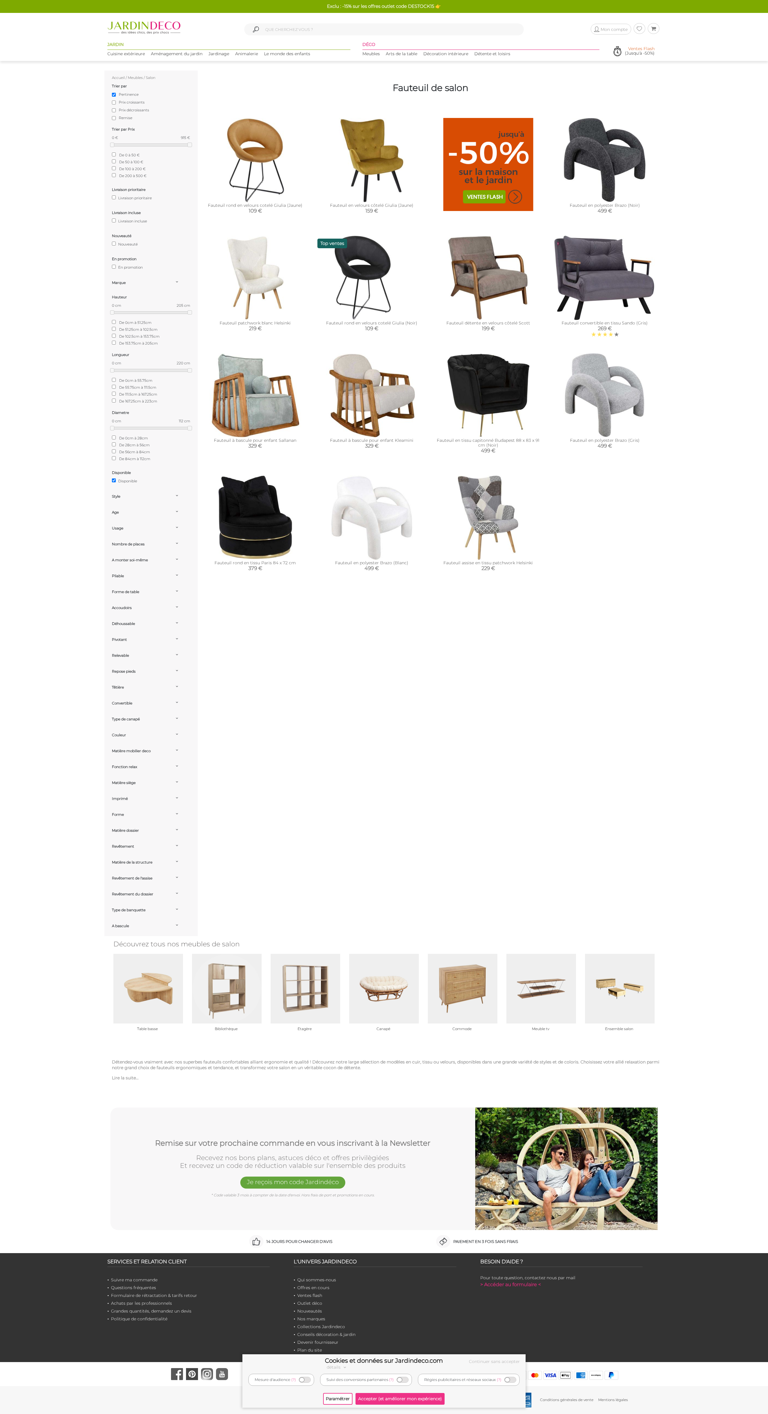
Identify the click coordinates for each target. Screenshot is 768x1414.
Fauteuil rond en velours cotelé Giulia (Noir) (371, 323)
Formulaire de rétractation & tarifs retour (154, 1295)
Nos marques (311, 1319)
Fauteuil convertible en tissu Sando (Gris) (605, 323)
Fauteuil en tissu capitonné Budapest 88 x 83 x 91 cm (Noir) (488, 443)
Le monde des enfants (287, 53)
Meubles (371, 53)
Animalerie (246, 53)
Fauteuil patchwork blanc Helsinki (255, 323)
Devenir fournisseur (317, 1342)
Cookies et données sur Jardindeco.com (384, 1360)
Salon (150, 77)
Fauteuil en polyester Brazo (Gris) (605, 440)
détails (334, 1367)
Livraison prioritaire (134, 198)
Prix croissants (132, 102)
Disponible (127, 481)
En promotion (130, 267)
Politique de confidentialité (139, 1319)
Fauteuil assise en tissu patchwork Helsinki (488, 562)
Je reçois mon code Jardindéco (293, 1182)
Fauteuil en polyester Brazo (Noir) (605, 205)
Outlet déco (309, 1303)
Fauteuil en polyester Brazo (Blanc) (371, 562)
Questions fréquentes (133, 1287)
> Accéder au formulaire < (510, 1284)
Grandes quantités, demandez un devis (151, 1311)
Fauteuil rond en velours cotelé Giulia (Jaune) (255, 205)
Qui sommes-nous (316, 1280)
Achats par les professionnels (141, 1303)
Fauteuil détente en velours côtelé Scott (488, 323)
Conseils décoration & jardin (326, 1334)
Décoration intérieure (445, 53)
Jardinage (218, 53)
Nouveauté (127, 244)
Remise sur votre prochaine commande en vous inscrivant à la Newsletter (292, 1143)
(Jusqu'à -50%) (640, 51)
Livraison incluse (132, 221)
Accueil (118, 77)
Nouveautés (309, 1311)
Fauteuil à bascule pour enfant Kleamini (371, 440)
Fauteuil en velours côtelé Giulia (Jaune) (371, 205)
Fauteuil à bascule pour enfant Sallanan (255, 440)
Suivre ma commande (134, 1280)
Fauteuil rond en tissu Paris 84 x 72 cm (255, 562)
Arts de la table (401, 53)
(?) (293, 1379)
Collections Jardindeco (321, 1326)
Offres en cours (313, 1287)
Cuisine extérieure (126, 53)
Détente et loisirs (492, 53)
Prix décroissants (134, 110)
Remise (125, 118)
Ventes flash (309, 1295)
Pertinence (129, 94)
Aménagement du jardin (176, 53)
